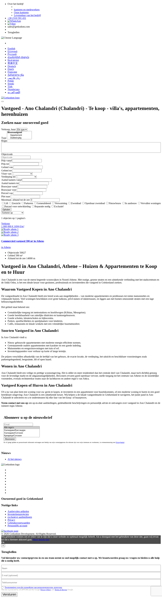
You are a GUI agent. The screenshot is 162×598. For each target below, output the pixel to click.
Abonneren (10, 439)
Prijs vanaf (6, 160)
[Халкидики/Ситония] (22, 433)
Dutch (11, 69)
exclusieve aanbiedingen (20, 517)
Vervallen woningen (151, 203)
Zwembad (76, 203)
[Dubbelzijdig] (19, 138)
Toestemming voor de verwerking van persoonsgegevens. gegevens (33, 587)
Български (13, 60)
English (11, 48)
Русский (12, 54)
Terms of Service (61, 590)
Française (12, 72)
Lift (6, 203)
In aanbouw (131, 203)
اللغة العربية (14, 92)
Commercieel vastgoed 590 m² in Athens (22, 241)
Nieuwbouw (115, 203)
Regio (4, 140)
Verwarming (61, 203)
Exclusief (58, 206)
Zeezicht (16, 203)
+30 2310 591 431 (17, 18)
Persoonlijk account (17, 525)
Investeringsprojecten (18, 514)
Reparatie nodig (42, 206)
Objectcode (7, 154)
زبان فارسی (14, 78)
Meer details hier (41, 539)
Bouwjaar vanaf (9, 186)
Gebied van (7, 167)
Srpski (11, 83)
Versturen (9, 594)
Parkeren (28, 203)
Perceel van (7, 193)
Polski (11, 80)
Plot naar (5, 196)
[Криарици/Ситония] (22, 435)
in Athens (6, 247)
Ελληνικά (12, 51)
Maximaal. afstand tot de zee (15, 199)
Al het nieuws (15, 459)
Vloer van (6, 173)
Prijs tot (5, 164)
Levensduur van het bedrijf (27, 15)
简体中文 (13, 63)
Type (3, 138)
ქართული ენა (16, 75)
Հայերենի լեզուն (18, 57)
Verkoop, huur (8, 129)
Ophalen (6, 209)
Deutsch (12, 66)
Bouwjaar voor (8, 189)
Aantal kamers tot (10, 183)
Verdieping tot (8, 176)
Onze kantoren (21, 12)
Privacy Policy (45, 590)
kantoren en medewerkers (27, 9)
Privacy (11, 520)
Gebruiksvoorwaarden (19, 522)
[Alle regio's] (22, 427)
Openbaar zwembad (95, 203)
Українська (13, 89)
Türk (10, 86)
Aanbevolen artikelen (18, 511)
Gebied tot (6, 170)
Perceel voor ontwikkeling (17, 206)
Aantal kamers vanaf (11, 179)
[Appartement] (19, 135)
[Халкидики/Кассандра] (22, 430)
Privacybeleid (120, 442)
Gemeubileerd (44, 203)
